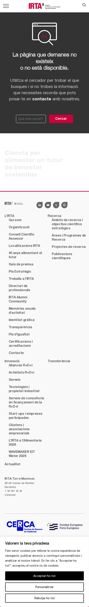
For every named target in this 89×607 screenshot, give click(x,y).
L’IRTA (9, 216)
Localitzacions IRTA (24, 246)
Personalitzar (44, 587)
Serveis (14, 379)
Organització (19, 227)
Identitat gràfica (22, 320)
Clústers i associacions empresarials (19, 429)
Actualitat (12, 464)
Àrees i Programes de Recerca (69, 237)
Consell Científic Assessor (22, 236)
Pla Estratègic (20, 271)
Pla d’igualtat (19, 334)
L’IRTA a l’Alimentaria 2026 (25, 442)
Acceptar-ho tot (44, 576)
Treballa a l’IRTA (21, 279)
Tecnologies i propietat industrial (24, 389)
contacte (41, 99)
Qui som (15, 220)
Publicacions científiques (62, 256)
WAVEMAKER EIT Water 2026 (22, 454)
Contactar (10, 494)
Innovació (12, 361)
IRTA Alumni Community (18, 299)
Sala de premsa (21, 264)
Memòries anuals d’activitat (22, 310)
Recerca (54, 216)
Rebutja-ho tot (44, 598)
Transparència (20, 327)
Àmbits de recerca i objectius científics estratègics (67, 224)
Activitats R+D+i (21, 372)
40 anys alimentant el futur (25, 255)
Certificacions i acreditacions (21, 343)
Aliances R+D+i (20, 365)
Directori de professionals (19, 288)
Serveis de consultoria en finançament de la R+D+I (26, 402)
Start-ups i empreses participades (25, 416)
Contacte (16, 353)
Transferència (59, 361)
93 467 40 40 (14, 490)
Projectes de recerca (69, 247)
